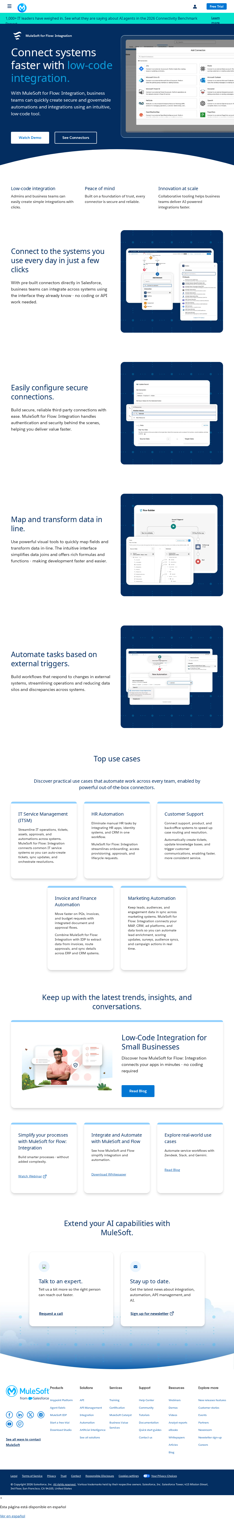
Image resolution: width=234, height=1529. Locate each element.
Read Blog (138, 1091)
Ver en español (12, 1522)
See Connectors (75, 137)
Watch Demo (30, 137)
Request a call (51, 1320)
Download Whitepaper (108, 1181)
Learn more (216, 20)
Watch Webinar (30, 1183)
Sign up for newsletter (149, 1320)
